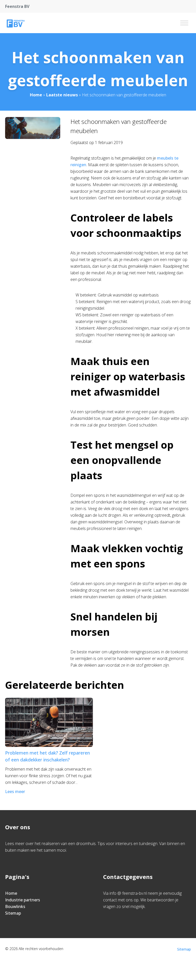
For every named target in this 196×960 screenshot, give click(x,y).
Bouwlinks (15, 906)
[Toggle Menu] (184, 22)
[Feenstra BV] (15, 23)
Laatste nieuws (62, 95)
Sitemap (13, 913)
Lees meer (15, 791)
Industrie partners (22, 900)
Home (36, 95)
